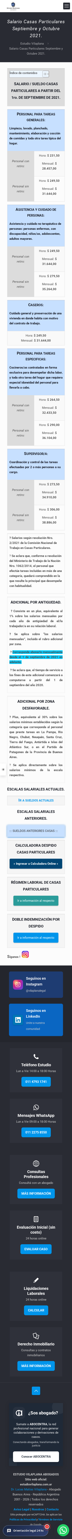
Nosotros (38, 1509)
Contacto (53, 1509)
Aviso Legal (21, 1509)
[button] (25, 1530)
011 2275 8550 (36, 1132)
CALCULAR (36, 1310)
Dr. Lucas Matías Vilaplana (29, 1489)
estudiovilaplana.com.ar (36, 1484)
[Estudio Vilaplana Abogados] (13, 6)
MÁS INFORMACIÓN (36, 1193)
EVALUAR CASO (36, 1249)
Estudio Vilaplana (32, 43)
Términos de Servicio (50, 1519)
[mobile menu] (66, 6)
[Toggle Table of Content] (43, 74)
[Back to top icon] (36, 1391)
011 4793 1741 (36, 1082)
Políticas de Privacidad (23, 1519)
